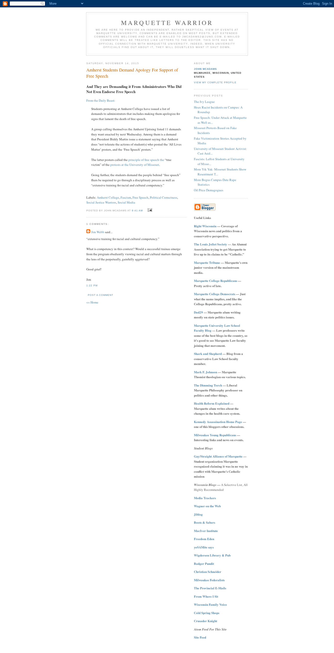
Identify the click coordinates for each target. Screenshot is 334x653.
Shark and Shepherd (208, 353)
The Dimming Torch (208, 385)
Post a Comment (100, 295)
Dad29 (198, 312)
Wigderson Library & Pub (212, 555)
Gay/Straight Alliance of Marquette (218, 456)
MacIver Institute (206, 530)
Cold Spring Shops (206, 612)
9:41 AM (137, 210)
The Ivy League (204, 101)
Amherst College (108, 197)
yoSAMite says (204, 547)
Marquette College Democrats (214, 293)
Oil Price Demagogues (208, 190)
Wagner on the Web (207, 506)
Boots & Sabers (204, 522)
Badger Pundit (204, 563)
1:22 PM (92, 285)
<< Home (92, 302)
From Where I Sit (206, 596)
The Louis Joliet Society (210, 244)
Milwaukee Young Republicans (215, 435)
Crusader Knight (205, 620)
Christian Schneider (207, 571)
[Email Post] (149, 210)
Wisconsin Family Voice (210, 604)
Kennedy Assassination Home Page (218, 421)
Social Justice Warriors (101, 202)
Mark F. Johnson (205, 372)
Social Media (126, 202)
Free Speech (140, 197)
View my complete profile (215, 82)
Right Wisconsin (205, 226)
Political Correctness (163, 197)
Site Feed (200, 637)
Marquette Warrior (167, 22)
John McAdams (205, 69)
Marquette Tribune (207, 262)
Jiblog (198, 514)
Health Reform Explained (211, 403)
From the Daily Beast (100, 100)
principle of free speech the (146, 159)
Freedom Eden (204, 538)
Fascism (126, 197)
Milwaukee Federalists (209, 580)
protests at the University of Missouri (134, 164)
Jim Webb (97, 232)
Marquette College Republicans (215, 280)
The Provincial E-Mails (210, 588)
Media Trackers (205, 498)
